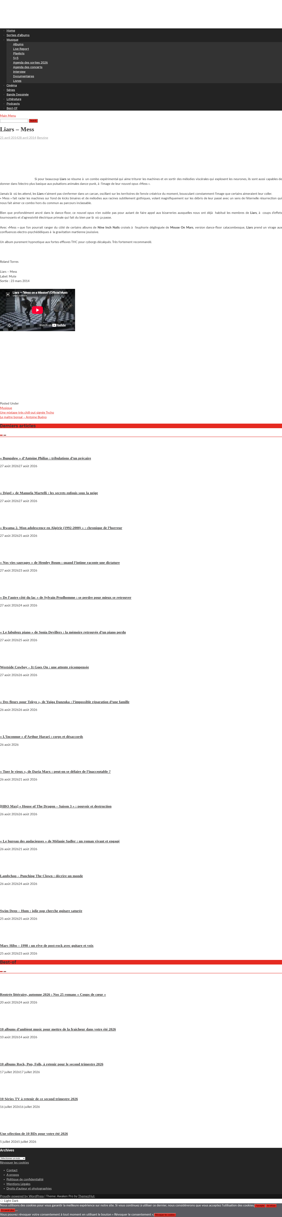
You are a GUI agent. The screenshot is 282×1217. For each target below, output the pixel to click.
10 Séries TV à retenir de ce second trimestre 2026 (39, 1099)
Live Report (21, 49)
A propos (13, 1175)
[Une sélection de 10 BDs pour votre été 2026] (10, 1125)
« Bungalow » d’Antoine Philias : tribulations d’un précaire (45, 458)
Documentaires (23, 76)
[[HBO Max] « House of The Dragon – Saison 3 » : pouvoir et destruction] (10, 798)
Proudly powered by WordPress (22, 1196)
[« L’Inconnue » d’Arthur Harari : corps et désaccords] (10, 728)
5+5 (15, 58)
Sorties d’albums (18, 35)
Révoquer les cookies (14, 1162)
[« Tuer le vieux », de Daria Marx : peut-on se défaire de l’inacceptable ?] (10, 763)
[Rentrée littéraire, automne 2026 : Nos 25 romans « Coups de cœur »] (10, 986)
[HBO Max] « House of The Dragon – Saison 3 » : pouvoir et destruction (55, 806)
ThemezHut (86, 1196)
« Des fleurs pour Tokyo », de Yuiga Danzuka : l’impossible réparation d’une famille (64, 702)
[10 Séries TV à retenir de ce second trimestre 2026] (10, 1090)
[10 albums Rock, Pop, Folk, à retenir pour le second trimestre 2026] (10, 1055)
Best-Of (12, 108)
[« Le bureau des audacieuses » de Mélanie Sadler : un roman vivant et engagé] (10, 832)
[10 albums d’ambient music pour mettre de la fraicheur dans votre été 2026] (10, 1021)
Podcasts (13, 104)
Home (11, 30)
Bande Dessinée (18, 94)
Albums (18, 44)
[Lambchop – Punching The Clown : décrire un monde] (10, 867)
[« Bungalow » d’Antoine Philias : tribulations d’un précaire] (10, 450)
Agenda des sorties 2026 (30, 62)
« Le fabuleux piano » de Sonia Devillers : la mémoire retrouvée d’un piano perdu (63, 632)
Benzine (42, 137)
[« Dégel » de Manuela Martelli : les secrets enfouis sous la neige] (10, 484)
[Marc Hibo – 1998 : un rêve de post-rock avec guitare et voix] (10, 937)
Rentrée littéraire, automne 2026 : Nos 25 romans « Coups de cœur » (53, 994)
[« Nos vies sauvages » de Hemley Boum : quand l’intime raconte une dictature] (10, 554)
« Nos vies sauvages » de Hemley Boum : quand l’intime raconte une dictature (60, 562)
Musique (12, 40)
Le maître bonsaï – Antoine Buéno (23, 417)
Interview (19, 72)
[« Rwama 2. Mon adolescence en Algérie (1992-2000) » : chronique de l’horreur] (10, 519)
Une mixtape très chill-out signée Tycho (27, 412)
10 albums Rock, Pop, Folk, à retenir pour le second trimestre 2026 (51, 1064)
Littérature (14, 99)
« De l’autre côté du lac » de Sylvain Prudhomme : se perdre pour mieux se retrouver (65, 597)
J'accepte (260, 1206)
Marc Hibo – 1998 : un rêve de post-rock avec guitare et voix (47, 945)
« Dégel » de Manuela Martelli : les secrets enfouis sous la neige (49, 493)
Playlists (18, 53)
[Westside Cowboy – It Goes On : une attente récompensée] (10, 658)
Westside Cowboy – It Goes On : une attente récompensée (44, 667)
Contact (12, 1170)
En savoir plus (7, 1210)
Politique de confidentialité (25, 1179)
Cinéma (12, 85)
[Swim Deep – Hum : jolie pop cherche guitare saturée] (10, 902)
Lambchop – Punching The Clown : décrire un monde (41, 876)
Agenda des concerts (27, 67)
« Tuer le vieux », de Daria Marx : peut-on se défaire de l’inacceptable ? (55, 771)
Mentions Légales (18, 1184)
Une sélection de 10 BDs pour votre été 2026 (34, 1134)
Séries (11, 90)
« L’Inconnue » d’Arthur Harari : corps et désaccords (41, 737)
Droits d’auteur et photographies (29, 1188)
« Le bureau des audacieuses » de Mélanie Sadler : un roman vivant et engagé (60, 841)
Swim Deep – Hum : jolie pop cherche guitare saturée (41, 911)
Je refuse (271, 1206)
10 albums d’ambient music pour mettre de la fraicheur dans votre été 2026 (58, 1029)
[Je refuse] (16, 1210)
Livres (17, 81)
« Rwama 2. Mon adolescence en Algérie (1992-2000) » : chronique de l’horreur (61, 528)
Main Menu (8, 115)
